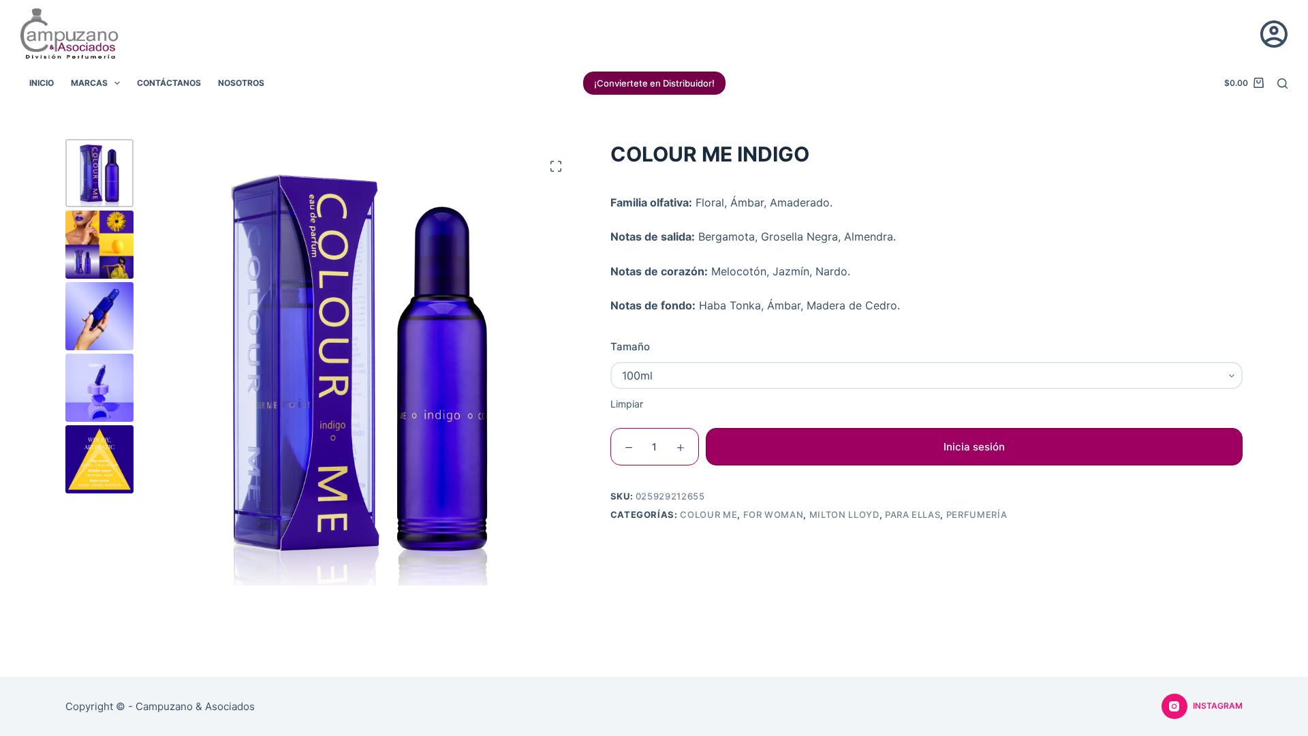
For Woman (773, 514)
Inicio (41, 83)
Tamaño (630, 346)
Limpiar (626, 404)
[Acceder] (1274, 34)
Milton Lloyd (844, 514)
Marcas (89, 83)
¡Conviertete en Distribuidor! (654, 83)
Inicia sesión (974, 446)
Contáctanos (169, 83)
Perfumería (977, 514)
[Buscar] (1282, 83)
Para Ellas (913, 514)
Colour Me (708, 514)
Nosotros (241, 83)
